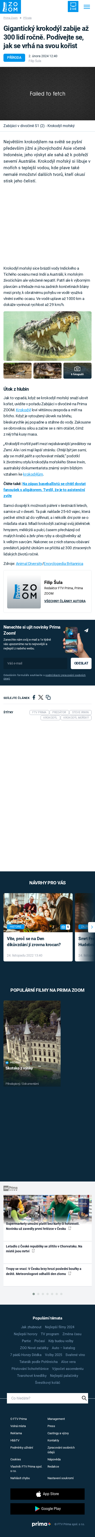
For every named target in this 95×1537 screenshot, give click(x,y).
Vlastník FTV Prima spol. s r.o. (26, 1469)
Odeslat (81, 663)
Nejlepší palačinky (64, 1376)
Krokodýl (23, 410)
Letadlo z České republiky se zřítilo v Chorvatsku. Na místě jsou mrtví (44, 1248)
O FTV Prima (18, 1419)
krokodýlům (33, 474)
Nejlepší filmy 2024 (59, 1327)
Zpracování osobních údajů (61, 1450)
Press (51, 1426)
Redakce (53, 1466)
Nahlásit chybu (20, 1478)
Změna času (71, 1334)
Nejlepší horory (25, 1334)
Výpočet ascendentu (67, 1369)
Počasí (39, 1341)
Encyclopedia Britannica (63, 563)
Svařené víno (75, 1355)
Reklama (16, 1433)
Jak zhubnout (31, 1327)
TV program (50, 1334)
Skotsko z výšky (19, 1068)
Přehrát (15, 1062)
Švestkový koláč (47, 1383)
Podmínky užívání (21, 1447)
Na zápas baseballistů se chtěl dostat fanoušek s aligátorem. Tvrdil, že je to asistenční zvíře (44, 489)
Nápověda (54, 1459)
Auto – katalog (63, 1348)
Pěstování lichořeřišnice (30, 1369)
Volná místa (18, 1426)
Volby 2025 (53, 1355)
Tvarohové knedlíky (32, 1376)
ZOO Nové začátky (34, 1348)
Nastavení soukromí (61, 1478)
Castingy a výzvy (58, 1433)
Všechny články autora (65, 601)
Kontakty (53, 1440)
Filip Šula (35, 61)
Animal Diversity (29, 563)
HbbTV (14, 1440)
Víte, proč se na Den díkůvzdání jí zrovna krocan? (34, 941)
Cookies (15, 1459)
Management (56, 1419)
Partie (26, 1341)
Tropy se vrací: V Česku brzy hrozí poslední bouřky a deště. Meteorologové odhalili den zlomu (43, 1271)
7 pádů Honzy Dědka (26, 1355)
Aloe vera (68, 1362)
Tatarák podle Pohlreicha (38, 1362)
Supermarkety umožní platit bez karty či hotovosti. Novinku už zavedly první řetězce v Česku (43, 1226)
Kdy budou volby (60, 1341)
